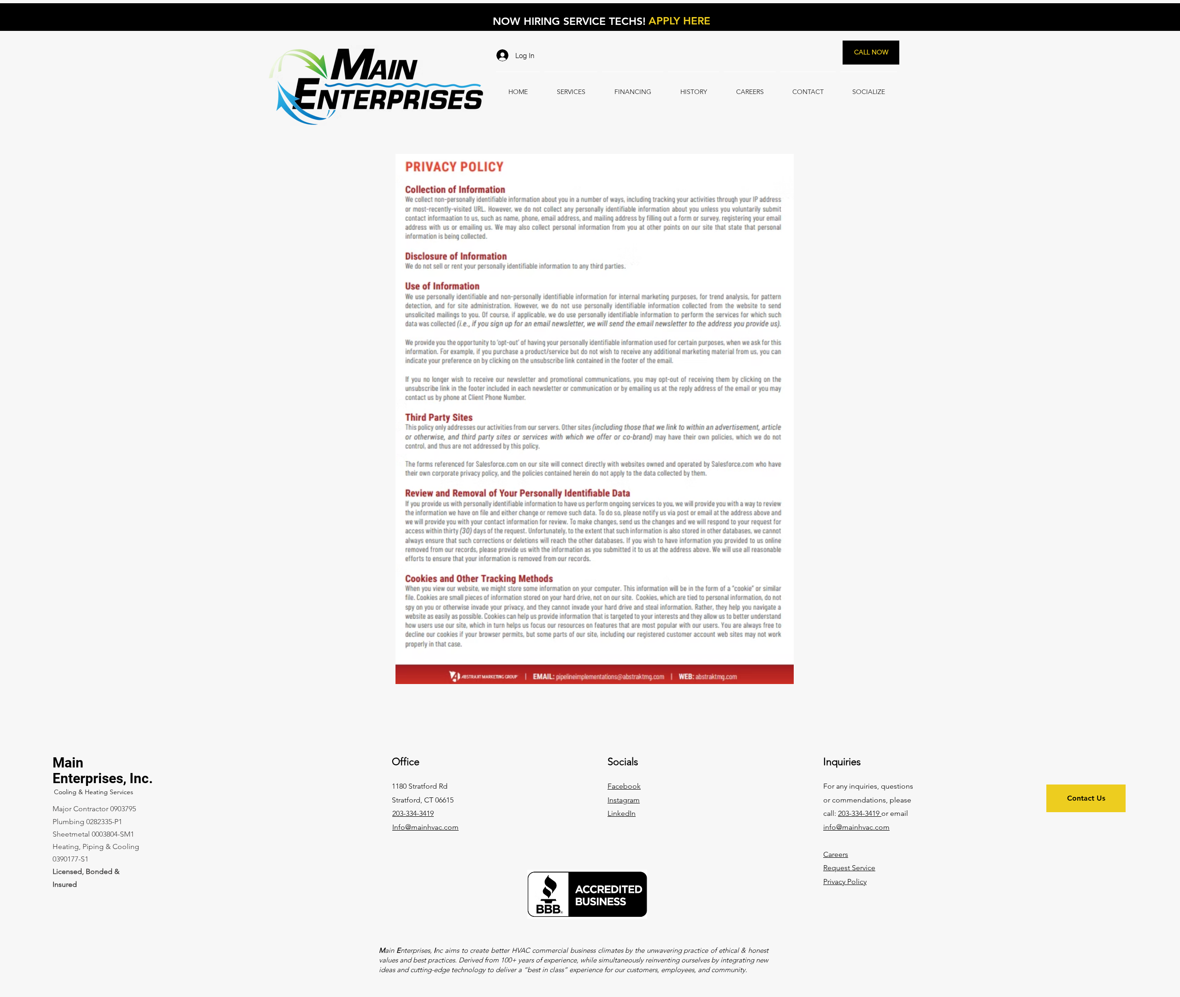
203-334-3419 (859, 813)
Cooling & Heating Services (93, 792)
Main (68, 763)
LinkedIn (622, 813)
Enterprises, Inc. (103, 778)
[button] (845, 881)
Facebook (624, 786)
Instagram (624, 800)
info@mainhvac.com (856, 827)
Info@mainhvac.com (425, 827)
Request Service (849, 867)
